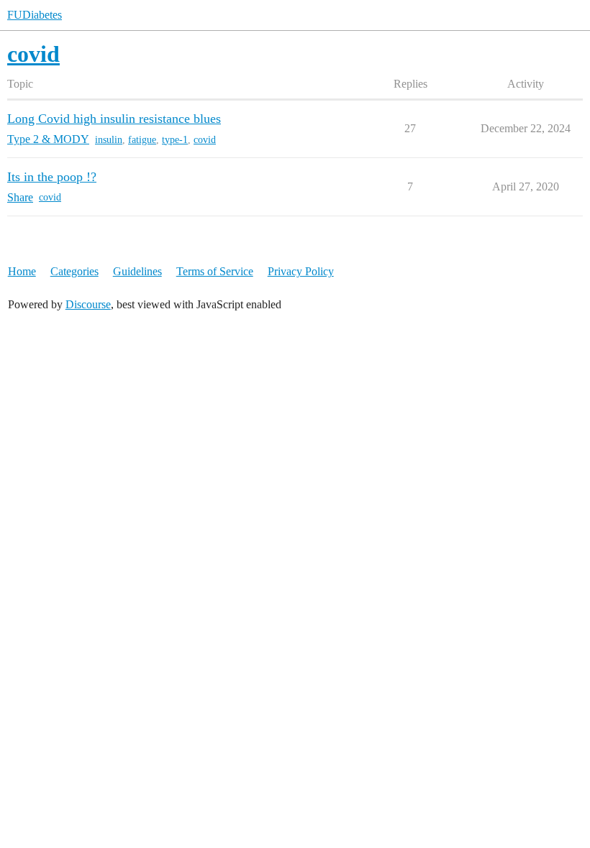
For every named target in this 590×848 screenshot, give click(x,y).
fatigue (142, 139)
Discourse (88, 304)
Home (22, 271)
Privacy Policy (301, 271)
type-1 (175, 139)
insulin (108, 139)
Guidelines (137, 271)
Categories (74, 271)
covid (205, 139)
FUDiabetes (34, 15)
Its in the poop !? (51, 177)
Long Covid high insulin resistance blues (114, 118)
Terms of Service (214, 271)
